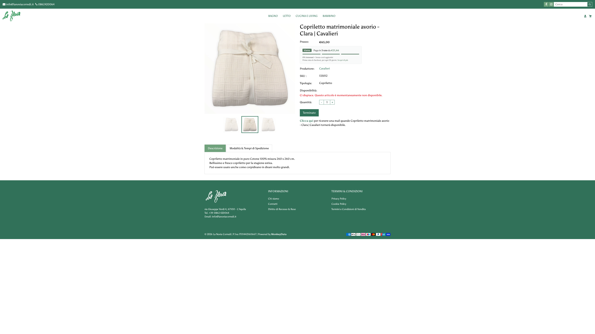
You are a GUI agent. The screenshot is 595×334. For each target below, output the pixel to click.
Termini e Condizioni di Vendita (348, 209)
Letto (287, 16)
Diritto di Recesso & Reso (282, 209)
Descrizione (215, 148)
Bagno (273, 16)
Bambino (329, 16)
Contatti (272, 203)
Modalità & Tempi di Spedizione (249, 148)
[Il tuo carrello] (590, 16)
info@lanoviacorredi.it (19, 4)
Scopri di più (342, 60)
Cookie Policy (338, 203)
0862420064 (46, 4)
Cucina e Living (307, 16)
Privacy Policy (338, 198)
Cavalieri (324, 68)
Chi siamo (273, 198)
